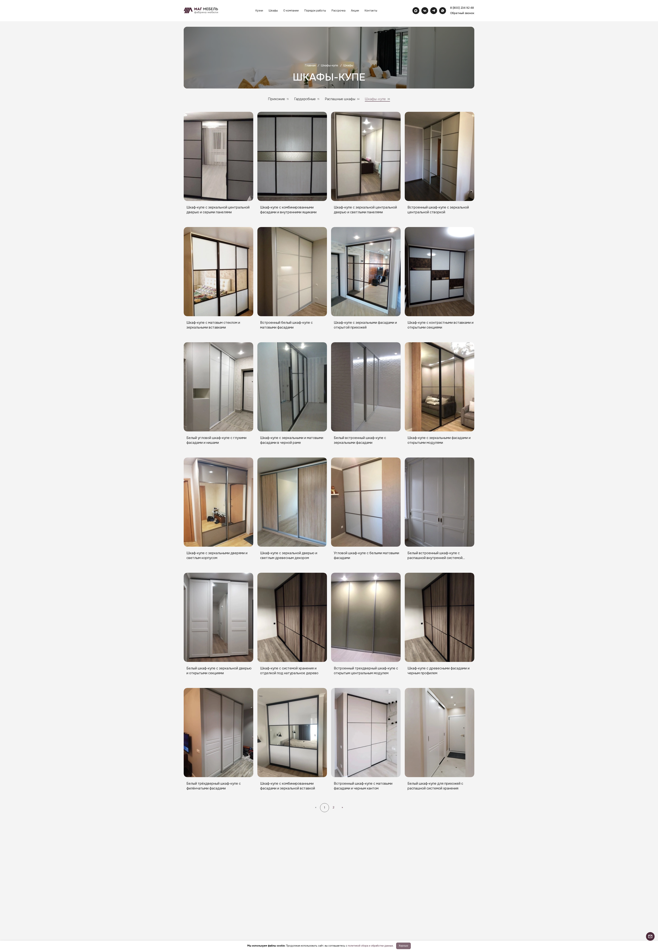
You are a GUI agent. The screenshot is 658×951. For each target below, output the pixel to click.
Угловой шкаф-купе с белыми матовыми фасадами (366, 555)
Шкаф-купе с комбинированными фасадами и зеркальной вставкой (287, 785)
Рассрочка (338, 10)
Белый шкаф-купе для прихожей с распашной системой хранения (435, 785)
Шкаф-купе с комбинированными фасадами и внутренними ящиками (288, 209)
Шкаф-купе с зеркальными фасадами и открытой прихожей (365, 325)
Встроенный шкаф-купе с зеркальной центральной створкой (438, 209)
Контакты (370, 10)
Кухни (259, 10)
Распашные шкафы (342, 99)
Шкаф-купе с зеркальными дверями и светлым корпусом (216, 555)
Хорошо (403, 945)
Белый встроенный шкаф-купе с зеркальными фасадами (360, 440)
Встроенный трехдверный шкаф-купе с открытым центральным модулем (366, 670)
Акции (355, 10)
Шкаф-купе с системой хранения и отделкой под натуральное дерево (289, 670)
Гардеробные (306, 99)
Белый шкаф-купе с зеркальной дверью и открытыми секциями (219, 670)
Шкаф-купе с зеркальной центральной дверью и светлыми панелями (365, 209)
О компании (291, 10)
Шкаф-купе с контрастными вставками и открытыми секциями (440, 325)
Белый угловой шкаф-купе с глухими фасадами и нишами (216, 440)
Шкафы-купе (329, 65)
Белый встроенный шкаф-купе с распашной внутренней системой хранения (434, 556)
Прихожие (278, 99)
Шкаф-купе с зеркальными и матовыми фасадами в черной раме (291, 440)
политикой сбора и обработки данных (370, 945)
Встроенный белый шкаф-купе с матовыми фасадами (286, 325)
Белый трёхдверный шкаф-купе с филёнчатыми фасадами (213, 785)
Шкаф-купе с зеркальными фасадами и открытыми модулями (439, 440)
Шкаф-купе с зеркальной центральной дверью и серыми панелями (217, 209)
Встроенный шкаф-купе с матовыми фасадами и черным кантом (363, 785)
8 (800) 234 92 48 (462, 8)
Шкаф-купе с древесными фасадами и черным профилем (438, 670)
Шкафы (273, 10)
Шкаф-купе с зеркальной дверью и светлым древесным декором (288, 555)
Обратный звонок (462, 13)
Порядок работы (315, 10)
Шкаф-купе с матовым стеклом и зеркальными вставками (213, 325)
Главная (310, 65)
